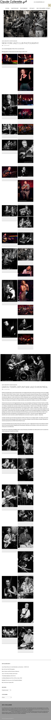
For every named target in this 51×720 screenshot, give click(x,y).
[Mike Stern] (25, 483)
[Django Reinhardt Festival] (25, 348)
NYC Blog (32, 8)
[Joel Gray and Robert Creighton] (9, 220)
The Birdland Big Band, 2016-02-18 (8, 675)
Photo (8, 40)
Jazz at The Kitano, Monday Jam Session (9, 673)
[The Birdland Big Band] (25, 317)
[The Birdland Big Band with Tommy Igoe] (25, 138)
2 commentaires (6, 45)
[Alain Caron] (9, 601)
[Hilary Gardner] (25, 93)
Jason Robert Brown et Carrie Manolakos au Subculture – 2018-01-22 (15, 666)
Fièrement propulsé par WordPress (8, 718)
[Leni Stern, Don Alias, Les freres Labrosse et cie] (9, 643)
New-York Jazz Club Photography (20, 43)
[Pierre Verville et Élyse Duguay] (9, 472)
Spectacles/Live (13, 40)
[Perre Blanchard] (25, 247)
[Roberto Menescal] (9, 180)
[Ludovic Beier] (9, 304)
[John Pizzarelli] (25, 66)
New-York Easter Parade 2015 (7, 682)
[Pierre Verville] (9, 453)
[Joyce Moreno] (25, 332)
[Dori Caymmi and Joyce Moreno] (25, 123)
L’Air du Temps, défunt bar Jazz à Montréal (25, 387)
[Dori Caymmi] (25, 165)
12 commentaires (6, 389)
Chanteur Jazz (14, 8)
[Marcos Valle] (25, 278)
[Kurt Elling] (25, 179)
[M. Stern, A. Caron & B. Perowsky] (25, 509)
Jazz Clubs (4, 40)
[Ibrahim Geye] (25, 550)
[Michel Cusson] (9, 551)
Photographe (23, 8)
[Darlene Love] (25, 303)
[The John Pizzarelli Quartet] (25, 231)
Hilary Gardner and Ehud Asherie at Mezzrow (10, 671)
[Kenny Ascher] (9, 340)
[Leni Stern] (25, 625)
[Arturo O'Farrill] (25, 107)
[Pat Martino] (9, 118)
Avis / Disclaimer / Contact (43, 8)
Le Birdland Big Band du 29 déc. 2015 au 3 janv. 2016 (12, 678)
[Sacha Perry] (9, 271)
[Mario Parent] (25, 575)
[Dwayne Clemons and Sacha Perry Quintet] (25, 264)
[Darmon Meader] (9, 66)
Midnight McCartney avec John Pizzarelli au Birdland (12, 680)
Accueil (7, 8)
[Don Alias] (25, 601)
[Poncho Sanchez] (9, 152)
